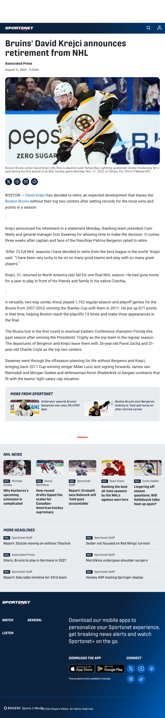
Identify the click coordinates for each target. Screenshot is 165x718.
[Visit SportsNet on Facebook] (151, 668)
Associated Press (18, 63)
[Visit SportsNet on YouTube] (141, 668)
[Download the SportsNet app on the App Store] (82, 668)
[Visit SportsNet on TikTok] (141, 679)
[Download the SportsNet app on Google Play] (110, 668)
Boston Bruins (17, 201)
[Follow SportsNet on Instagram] (131, 679)
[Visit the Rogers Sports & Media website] (24, 708)
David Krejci (35, 195)
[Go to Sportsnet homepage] (19, 29)
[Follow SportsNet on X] (131, 668)
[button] (148, 28)
